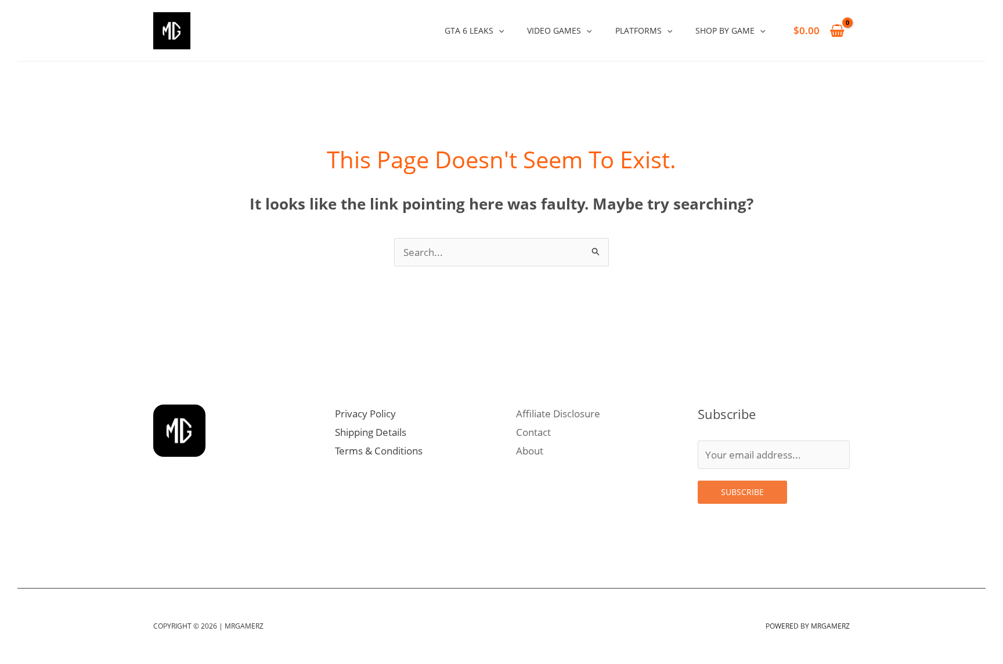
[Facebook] (239, 538)
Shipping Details (370, 432)
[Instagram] (162, 538)
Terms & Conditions (379, 450)
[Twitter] (188, 538)
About (529, 450)
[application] (498, 30)
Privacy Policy (365, 413)
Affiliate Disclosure (558, 413)
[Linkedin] (213, 538)
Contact (533, 432)
